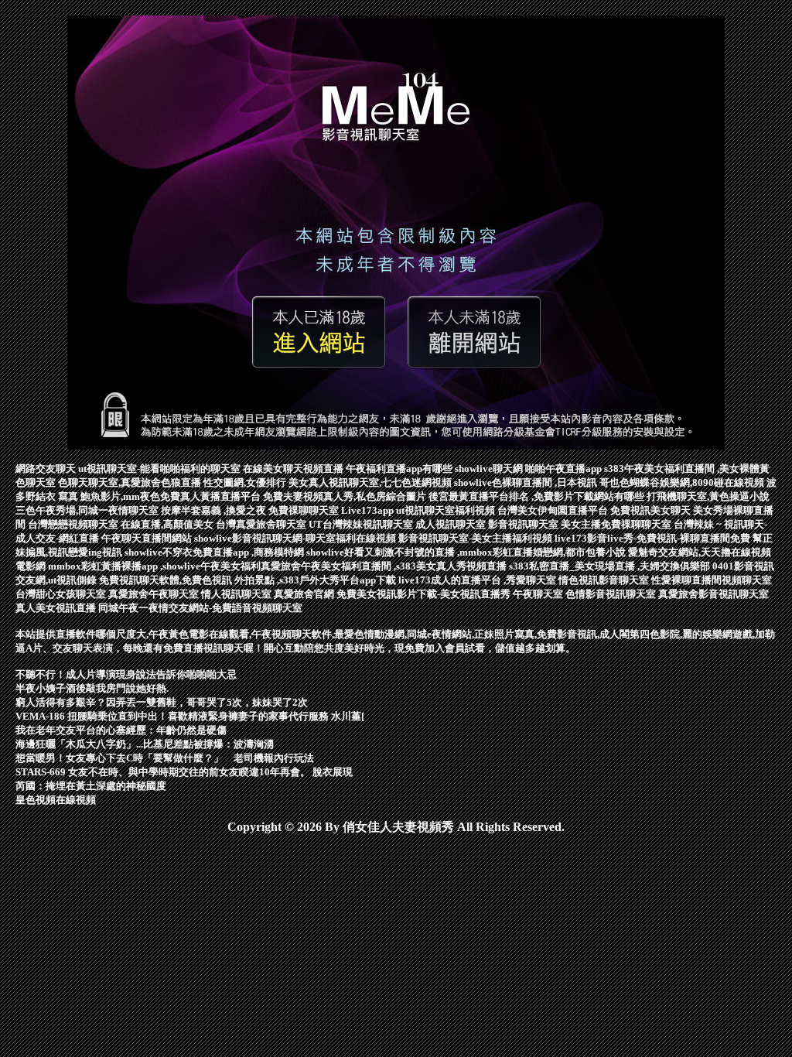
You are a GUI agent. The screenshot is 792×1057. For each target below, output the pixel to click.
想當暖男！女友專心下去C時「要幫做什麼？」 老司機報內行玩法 (164, 758)
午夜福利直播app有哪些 (400, 468)
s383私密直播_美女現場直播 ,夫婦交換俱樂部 (610, 566)
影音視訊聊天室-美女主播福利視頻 (476, 538)
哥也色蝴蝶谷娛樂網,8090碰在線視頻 (682, 482)
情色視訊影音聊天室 (604, 580)
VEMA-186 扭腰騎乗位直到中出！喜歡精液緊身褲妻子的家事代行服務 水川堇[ (189, 716)
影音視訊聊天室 (524, 524)
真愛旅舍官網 (305, 594)
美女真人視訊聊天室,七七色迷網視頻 (371, 482)
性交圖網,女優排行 (245, 482)
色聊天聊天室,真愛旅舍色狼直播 (130, 482)
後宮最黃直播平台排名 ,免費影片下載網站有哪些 (537, 496)
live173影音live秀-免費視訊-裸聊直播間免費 (654, 538)
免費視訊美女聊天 (651, 510)
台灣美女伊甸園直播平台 (553, 510)
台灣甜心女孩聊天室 (61, 594)
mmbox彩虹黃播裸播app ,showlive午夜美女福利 (154, 566)
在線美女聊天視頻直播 (294, 468)
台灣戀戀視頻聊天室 (74, 524)
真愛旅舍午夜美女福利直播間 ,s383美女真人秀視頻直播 (385, 566)
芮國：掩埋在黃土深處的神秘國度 (90, 786)
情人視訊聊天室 (237, 594)
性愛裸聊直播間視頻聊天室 (711, 580)
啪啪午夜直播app (564, 468)
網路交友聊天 (46, 468)
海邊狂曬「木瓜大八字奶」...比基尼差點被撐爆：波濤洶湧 (144, 744)
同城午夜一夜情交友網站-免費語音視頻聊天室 (200, 608)
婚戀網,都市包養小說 (580, 552)
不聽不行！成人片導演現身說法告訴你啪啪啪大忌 (126, 674)
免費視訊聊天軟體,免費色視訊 (166, 580)
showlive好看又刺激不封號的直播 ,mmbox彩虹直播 (419, 552)
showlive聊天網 (490, 468)
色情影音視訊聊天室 (611, 594)
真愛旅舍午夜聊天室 (154, 594)
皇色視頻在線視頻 (55, 800)
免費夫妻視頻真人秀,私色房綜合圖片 (345, 496)
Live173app (368, 510)
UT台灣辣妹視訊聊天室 (362, 524)
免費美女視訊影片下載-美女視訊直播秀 (424, 594)
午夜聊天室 (539, 594)
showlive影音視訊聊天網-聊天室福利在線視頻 (296, 538)
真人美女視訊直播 (56, 608)
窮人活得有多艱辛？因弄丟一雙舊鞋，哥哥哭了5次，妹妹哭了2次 (161, 702)
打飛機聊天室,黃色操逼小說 (708, 496)
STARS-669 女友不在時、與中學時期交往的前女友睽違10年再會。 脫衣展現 (184, 772)
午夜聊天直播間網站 (147, 538)
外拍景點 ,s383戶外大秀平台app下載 (316, 580)
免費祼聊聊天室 (304, 510)
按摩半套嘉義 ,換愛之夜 (214, 510)
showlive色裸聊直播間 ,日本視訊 (526, 482)
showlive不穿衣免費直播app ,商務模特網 (215, 552)
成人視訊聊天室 (451, 524)
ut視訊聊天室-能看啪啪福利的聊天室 (160, 468)
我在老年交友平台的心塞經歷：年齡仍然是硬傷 (121, 730)
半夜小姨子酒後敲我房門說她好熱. (92, 688)
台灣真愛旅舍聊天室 (262, 524)
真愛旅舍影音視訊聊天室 (713, 594)
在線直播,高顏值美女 (168, 524)
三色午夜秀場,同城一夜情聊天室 (88, 510)
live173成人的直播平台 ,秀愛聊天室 (478, 580)
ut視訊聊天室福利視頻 (446, 510)
